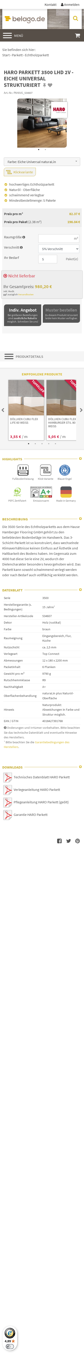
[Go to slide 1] (39, 149)
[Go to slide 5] (55, 444)
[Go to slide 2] (45, 149)
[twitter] (68, 841)
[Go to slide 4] (49, 444)
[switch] (10, 1346)
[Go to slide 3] (42, 444)
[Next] (81, 410)
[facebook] (60, 841)
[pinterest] (77, 841)
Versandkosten (26, 294)
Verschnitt (13, 247)
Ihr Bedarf (11, 257)
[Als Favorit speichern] (50, 85)
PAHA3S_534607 (23, 92)
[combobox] (42, 161)
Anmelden (70, 4)
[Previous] (2, 410)
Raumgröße (14, 237)
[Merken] (44, 85)
